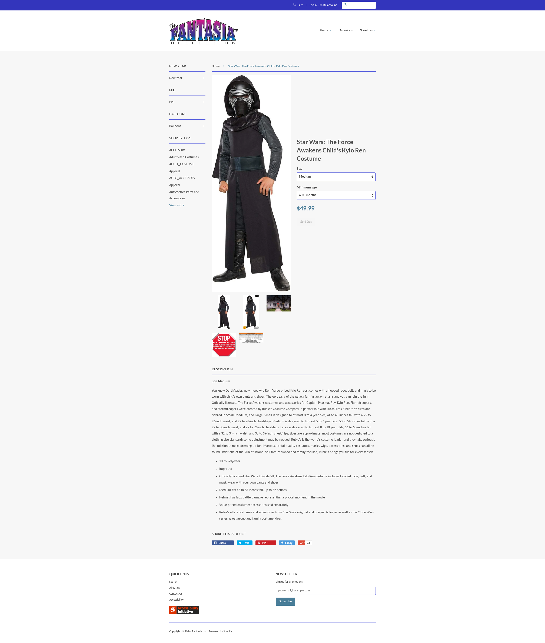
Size (299, 169)
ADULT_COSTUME (181, 164)
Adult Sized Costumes (184, 157)
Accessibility (176, 599)
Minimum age (307, 187)
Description (222, 369)
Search (173, 582)
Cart (300, 5)
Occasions (346, 30)
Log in (313, 5)
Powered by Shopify (220, 631)
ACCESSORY (177, 150)
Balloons (175, 126)
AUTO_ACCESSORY (182, 178)
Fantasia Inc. (199, 631)
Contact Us (175, 593)
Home (324, 30)
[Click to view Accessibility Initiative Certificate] (184, 613)
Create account (327, 5)
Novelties (366, 30)
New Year (175, 78)
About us (174, 588)
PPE (171, 102)
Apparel (174, 171)
